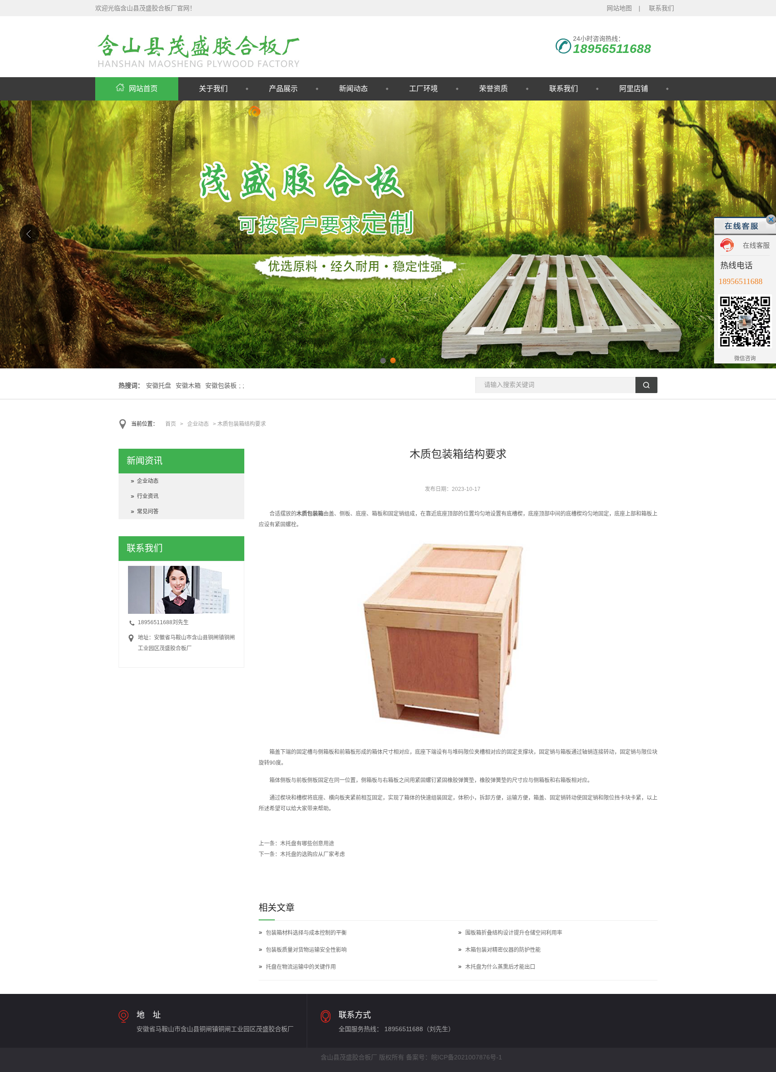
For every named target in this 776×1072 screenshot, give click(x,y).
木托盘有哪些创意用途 (307, 843)
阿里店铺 (633, 88)
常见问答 (148, 511)
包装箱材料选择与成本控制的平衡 (306, 933)
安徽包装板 (221, 385)
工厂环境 (423, 88)
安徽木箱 (188, 385)
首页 (170, 424)
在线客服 (756, 245)
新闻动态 (353, 88)
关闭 (771, 219)
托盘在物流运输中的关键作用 (301, 967)
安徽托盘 (158, 385)
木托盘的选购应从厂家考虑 (312, 854)
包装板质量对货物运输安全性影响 (306, 950)
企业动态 (198, 424)
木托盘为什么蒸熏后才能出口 (500, 967)
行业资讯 (148, 496)
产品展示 (283, 88)
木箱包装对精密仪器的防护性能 (503, 950)
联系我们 (661, 8)
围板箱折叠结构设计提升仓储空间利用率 (513, 933)
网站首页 (143, 88)
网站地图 (619, 8)
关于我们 (213, 88)
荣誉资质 (493, 88)
